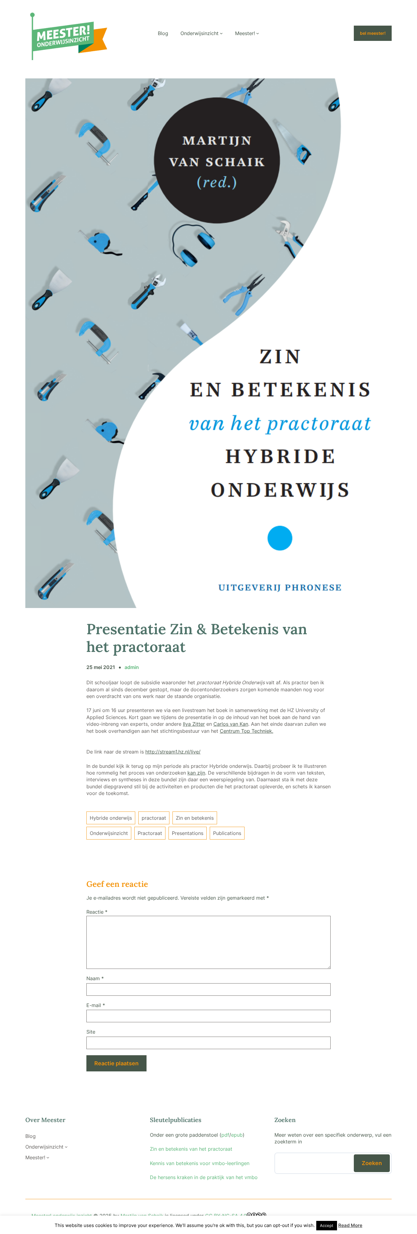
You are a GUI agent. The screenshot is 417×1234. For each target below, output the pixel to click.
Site (90, 1032)
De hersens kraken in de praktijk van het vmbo (204, 1177)
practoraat (154, 818)
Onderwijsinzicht (109, 833)
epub (237, 1135)
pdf (225, 1135)
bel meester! (373, 33)
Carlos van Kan (230, 724)
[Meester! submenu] (257, 33)
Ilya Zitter (194, 724)
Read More (350, 1225)
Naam (95, 978)
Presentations (187, 833)
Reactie (96, 912)
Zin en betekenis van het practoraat (191, 1149)
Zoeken (372, 1163)
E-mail (95, 1005)
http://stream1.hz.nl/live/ (173, 752)
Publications (227, 833)
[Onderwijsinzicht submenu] (221, 33)
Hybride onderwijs (111, 818)
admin (132, 667)
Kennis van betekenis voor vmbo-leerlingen (199, 1163)
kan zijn (196, 773)
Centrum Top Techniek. (246, 731)
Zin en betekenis (195, 818)
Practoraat (150, 833)
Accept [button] (326, 1225)
